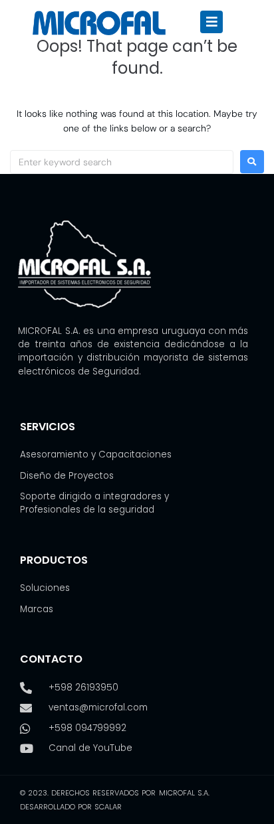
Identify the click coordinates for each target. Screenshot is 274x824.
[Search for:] (121, 162)
